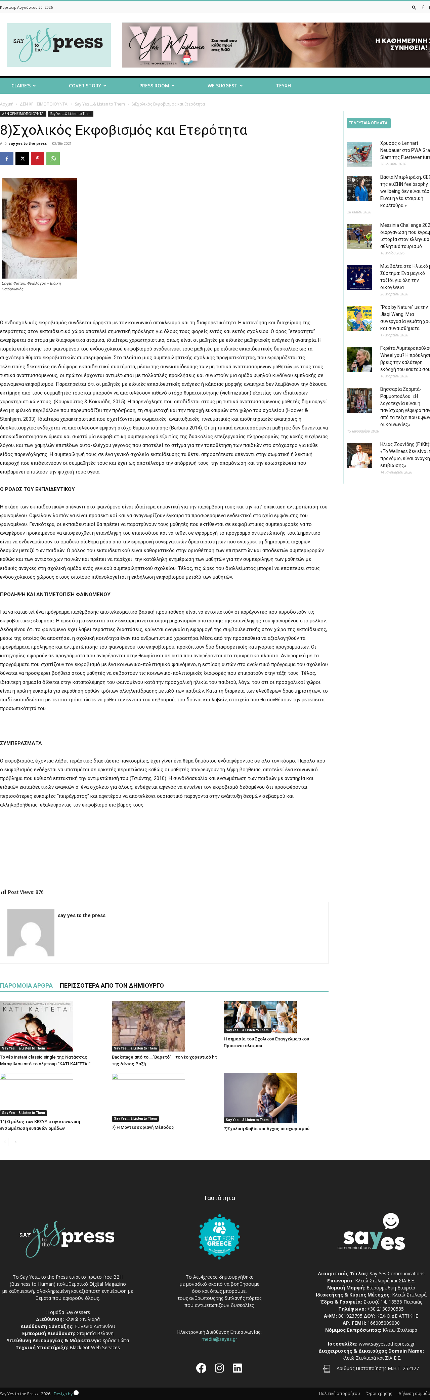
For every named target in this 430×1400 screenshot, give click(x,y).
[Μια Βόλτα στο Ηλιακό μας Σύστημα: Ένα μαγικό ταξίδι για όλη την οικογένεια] (354, 278)
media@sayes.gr (219, 1339)
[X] (22, 158)
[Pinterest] (37, 158)
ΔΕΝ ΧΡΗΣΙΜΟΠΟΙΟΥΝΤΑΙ (44, 104)
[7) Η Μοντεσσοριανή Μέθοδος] (164, 1097)
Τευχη (283, 85)
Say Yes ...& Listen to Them (100, 104)
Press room (154, 85)
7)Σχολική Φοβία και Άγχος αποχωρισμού (266, 1128)
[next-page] (15, 1142)
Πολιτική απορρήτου (339, 1393)
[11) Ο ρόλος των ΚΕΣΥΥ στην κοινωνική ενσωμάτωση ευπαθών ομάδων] (52, 1094)
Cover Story (85, 85)
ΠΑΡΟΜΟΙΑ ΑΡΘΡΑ (26, 985)
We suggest (223, 85)
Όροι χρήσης (379, 1393)
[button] (414, 7)
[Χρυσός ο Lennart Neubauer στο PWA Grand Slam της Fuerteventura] (354, 155)
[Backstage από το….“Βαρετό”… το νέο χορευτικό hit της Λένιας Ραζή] (164, 1026)
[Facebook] (423, 7)
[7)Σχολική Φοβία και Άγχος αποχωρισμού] (276, 1098)
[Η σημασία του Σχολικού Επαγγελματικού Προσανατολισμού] (276, 1017)
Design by (64, 1394)
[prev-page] (4, 1142)
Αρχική (6, 104)
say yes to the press (27, 143)
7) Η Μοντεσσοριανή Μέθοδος (143, 1127)
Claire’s (21, 85)
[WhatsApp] (53, 158)
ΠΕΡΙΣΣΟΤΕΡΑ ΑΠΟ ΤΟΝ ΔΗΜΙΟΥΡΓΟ (112, 985)
